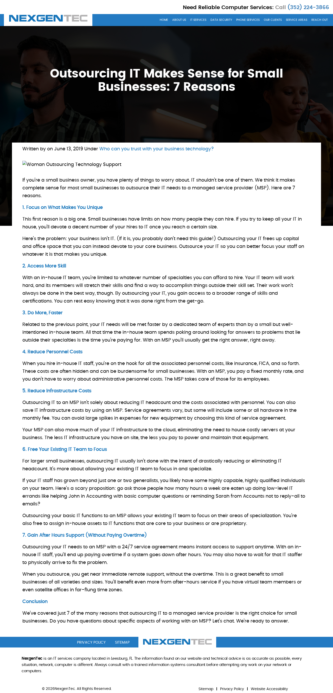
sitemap (122, 642)
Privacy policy (91, 642)
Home (164, 19)
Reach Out (319, 19)
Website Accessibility (269, 689)
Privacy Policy (232, 689)
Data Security (221, 19)
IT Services (198, 19)
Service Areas (296, 19)
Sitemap (205, 689)
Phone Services (248, 19)
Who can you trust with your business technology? (156, 149)
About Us (179, 19)
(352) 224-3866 (307, 7)
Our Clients (273, 19)
